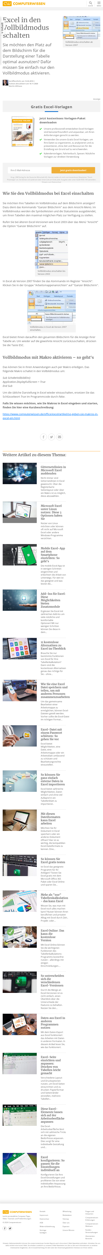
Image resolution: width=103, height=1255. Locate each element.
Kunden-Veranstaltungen (91, 1231)
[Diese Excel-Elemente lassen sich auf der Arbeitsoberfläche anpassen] (20, 1114)
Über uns (66, 1223)
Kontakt (42, 1211)
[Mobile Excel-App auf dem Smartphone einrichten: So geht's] (20, 554)
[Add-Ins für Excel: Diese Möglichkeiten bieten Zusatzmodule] (20, 599)
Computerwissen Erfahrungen (91, 1218)
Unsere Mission (68, 1230)
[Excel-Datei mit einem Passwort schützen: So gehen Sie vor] (20, 735)
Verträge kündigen (43, 1231)
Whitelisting (67, 1211)
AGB (41, 1223)
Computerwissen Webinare (91, 1225)
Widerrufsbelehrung (47, 1226)
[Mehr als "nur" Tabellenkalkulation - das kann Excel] (20, 900)
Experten (66, 1226)
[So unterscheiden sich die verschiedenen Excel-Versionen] (20, 982)
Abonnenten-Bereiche (90, 1237)
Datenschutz (44, 1219)
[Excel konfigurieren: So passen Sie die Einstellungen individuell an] (20, 1163)
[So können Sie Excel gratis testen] (20, 865)
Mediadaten (67, 1215)
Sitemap (66, 1219)
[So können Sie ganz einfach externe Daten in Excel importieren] (20, 780)
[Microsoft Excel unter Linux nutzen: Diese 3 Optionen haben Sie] (20, 512)
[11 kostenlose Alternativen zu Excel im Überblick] (20, 648)
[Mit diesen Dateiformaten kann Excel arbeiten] (20, 820)
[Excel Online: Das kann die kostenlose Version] (20, 936)
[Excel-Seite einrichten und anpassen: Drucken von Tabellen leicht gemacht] (20, 1063)
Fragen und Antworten (89, 1212)
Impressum (44, 1215)
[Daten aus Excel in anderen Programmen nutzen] (20, 1024)
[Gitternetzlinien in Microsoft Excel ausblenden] (20, 473)
